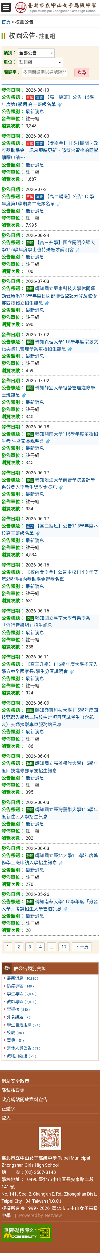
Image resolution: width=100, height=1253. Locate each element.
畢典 (15, 1040)
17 (65, 947)
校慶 (15, 1032)
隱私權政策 (13, 1090)
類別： (10, 52)
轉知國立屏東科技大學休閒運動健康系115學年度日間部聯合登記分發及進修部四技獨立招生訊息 (49, 295)
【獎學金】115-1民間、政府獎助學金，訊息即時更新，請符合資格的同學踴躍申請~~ (50, 150)
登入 (6, 1118)
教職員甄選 (21, 1055)
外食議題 (18, 1017)
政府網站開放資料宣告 (25, 1099)
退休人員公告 (23, 1048)
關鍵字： (12, 72)
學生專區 (21, 993)
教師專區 (21, 1001)
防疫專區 (20, 986)
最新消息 (22, 978)
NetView (53, 1215)
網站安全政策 (15, 1081)
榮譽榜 (18, 1009)
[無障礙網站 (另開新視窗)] (50, 1233)
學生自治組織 (23, 1024)
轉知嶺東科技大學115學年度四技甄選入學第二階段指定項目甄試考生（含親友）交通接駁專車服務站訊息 (50, 717)
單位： (10, 62)
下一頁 (82, 946)
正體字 (8, 1108)
